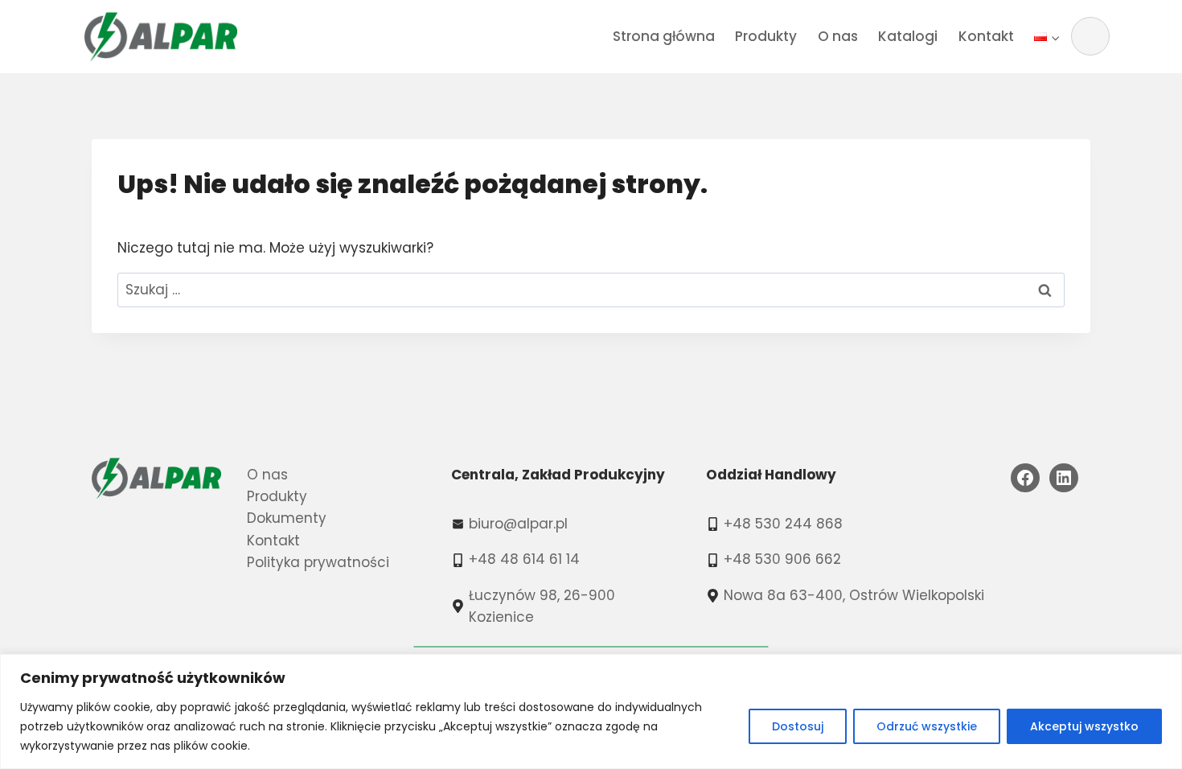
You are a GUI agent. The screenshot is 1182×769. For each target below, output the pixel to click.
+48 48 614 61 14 (524, 559)
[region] (591, 711)
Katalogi (908, 36)
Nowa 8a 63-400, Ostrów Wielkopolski (854, 595)
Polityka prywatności (318, 562)
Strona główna (664, 36)
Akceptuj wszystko (1084, 726)
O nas (838, 36)
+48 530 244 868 (783, 523)
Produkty (766, 36)
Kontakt (986, 36)
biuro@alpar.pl (518, 523)
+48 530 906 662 (782, 559)
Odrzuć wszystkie (926, 726)
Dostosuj (797, 726)
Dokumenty (286, 518)
